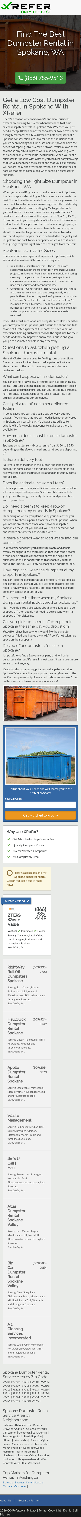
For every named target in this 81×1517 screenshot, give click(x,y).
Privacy (32, 1510)
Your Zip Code (14, 798)
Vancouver (20, 1486)
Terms (42, 1510)
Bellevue (8, 1482)
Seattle (38, 1482)
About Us (5, 1500)
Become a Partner (29, 1500)
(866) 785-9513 (43, 77)
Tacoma (7, 1486)
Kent (29, 1482)
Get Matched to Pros (39, 815)
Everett (19, 1482)
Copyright (54, 1510)
